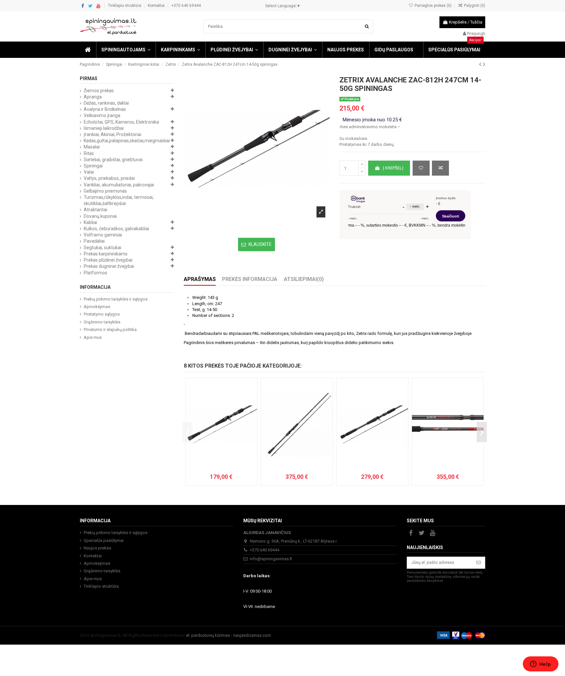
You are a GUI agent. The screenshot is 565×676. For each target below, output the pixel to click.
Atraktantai (95, 209)
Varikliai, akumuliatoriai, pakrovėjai (119, 184)
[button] (125, 50)
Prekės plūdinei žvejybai (108, 260)
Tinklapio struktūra (125, 5)
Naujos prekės (97, 548)
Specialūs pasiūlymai (104, 540)
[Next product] (484, 64)
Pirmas (88, 78)
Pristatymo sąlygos (102, 314)
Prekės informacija (249, 279)
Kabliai (90, 222)
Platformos (95, 272)
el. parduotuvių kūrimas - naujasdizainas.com (228, 635)
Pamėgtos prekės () (433, 5)
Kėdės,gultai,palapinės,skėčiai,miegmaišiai (127, 140)
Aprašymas (200, 279)
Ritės (89, 153)
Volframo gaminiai (103, 234)
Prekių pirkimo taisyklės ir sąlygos (115, 299)
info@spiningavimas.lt (271, 558)
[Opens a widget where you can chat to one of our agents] (540, 664)
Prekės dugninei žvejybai (109, 266)
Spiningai (93, 165)
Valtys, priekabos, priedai (109, 178)
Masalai (92, 146)
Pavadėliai (94, 241)
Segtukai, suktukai (102, 247)
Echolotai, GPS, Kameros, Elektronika (121, 122)
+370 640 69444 (186, 5)
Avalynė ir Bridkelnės (105, 109)
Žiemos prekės (99, 90)
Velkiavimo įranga (102, 115)
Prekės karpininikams (106, 253)
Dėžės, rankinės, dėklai (106, 103)
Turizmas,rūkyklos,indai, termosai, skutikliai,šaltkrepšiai (119, 200)
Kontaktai (157, 5)
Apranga (93, 96)
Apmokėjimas (97, 306)
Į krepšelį (393, 167)
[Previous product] (481, 64)
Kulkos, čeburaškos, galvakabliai (116, 228)
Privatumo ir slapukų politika (110, 329)
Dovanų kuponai (100, 216)
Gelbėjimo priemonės (105, 191)
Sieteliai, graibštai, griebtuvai (113, 159)
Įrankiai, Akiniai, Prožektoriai (112, 134)
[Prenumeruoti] (478, 562)
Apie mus (93, 337)
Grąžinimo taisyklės (102, 322)
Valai (89, 172)
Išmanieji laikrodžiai (104, 128)
